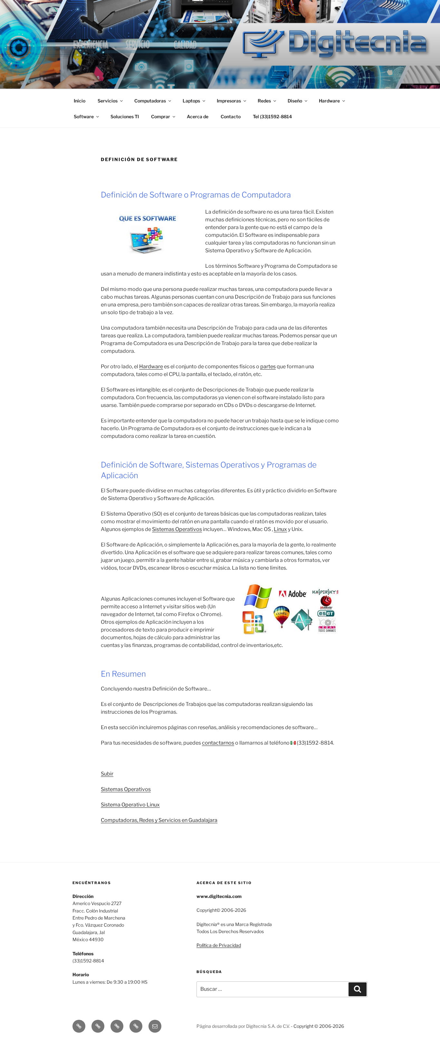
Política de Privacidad (218, 945)
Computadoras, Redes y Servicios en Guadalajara (159, 820)
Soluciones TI (124, 116)
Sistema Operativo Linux (130, 805)
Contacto (231, 116)
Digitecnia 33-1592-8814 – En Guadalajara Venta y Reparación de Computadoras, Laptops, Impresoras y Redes (216, 44)
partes (268, 366)
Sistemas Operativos (177, 529)
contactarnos (218, 743)
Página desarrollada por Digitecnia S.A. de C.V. (243, 1026)
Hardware (151, 366)
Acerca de (197, 116)
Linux (280, 529)
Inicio (79, 100)
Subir (107, 774)
